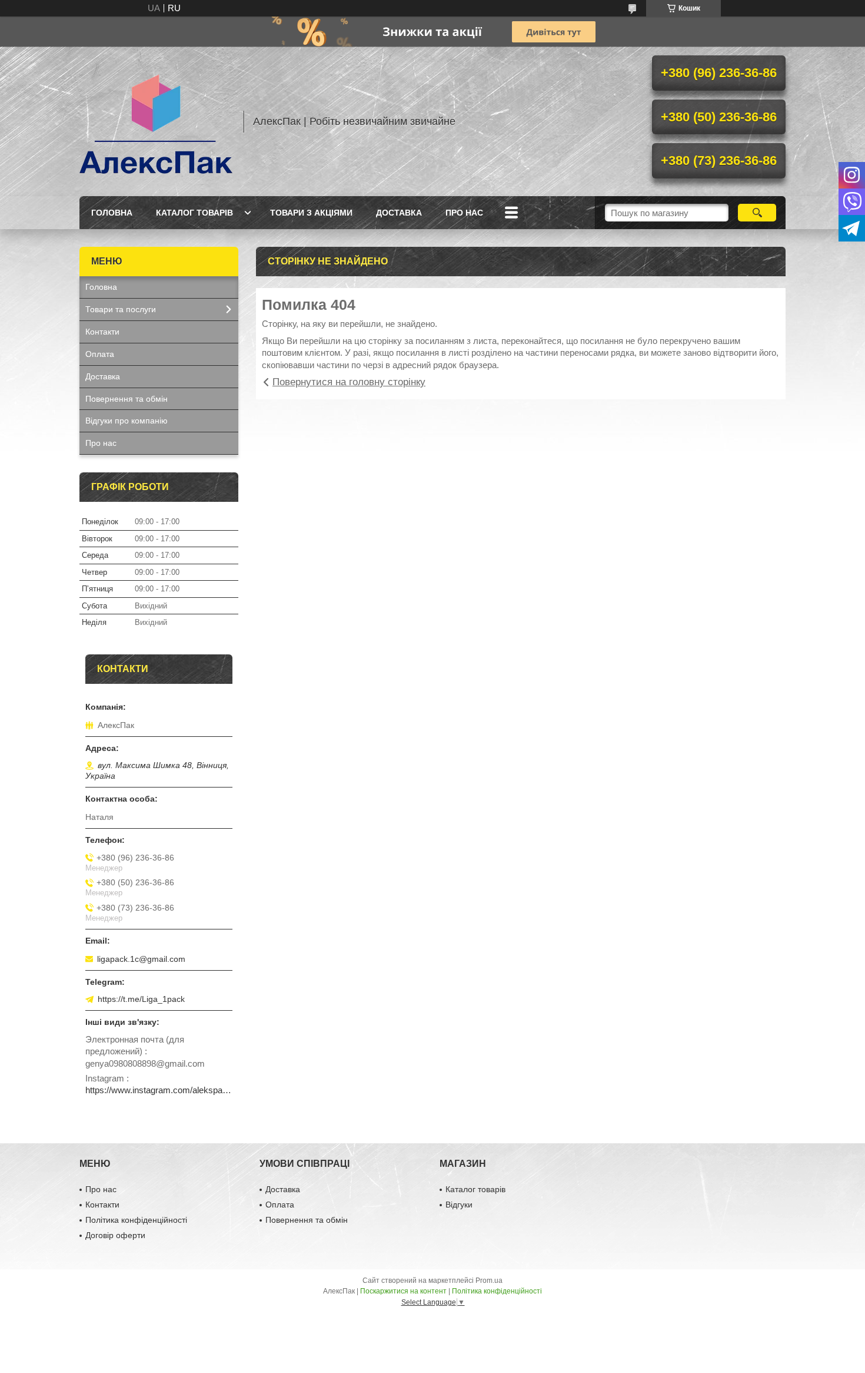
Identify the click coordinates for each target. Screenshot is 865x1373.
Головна (111, 212)
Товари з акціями (311, 212)
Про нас (464, 212)
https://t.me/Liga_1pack (141, 999)
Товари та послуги (120, 309)
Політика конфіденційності (136, 1220)
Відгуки (459, 1204)
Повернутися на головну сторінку (348, 382)
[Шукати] (757, 212)
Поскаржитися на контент (403, 1291)
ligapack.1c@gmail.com (141, 959)
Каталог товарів (194, 212)
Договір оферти (115, 1235)
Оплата (99, 354)
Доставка (399, 212)
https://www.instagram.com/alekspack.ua (158, 1090)
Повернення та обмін (126, 398)
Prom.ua (489, 1280)
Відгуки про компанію (126, 420)
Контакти (102, 331)
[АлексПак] (155, 121)
